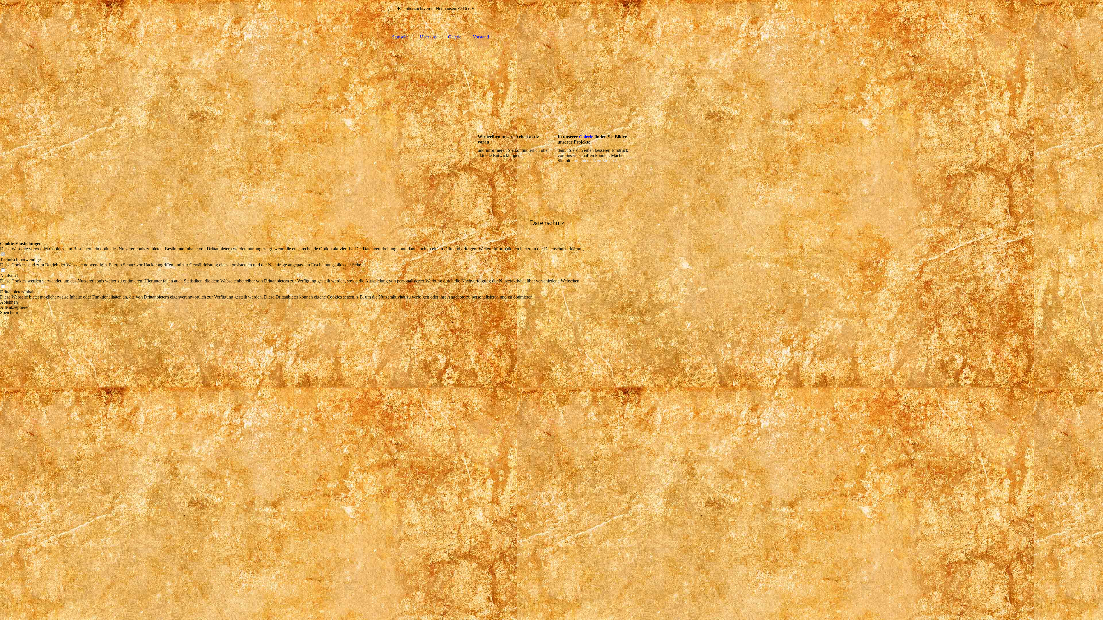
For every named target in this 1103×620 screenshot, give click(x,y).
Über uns (428, 36)
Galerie (454, 36)
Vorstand (481, 36)
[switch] (3, 254)
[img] (551, 84)
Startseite (400, 36)
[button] (292, 302)
